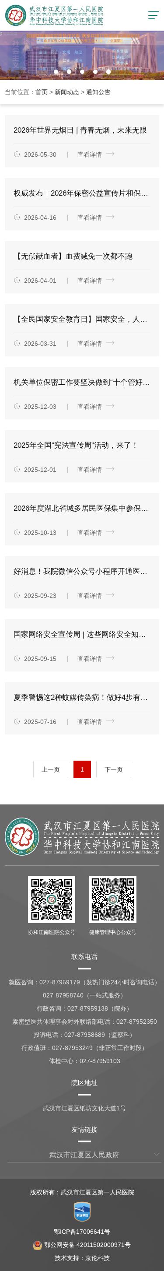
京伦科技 (97, 1257)
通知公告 (98, 91)
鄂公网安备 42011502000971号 (87, 1244)
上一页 (51, 769)
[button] (56, 72)
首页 (41, 91)
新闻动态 (67, 91)
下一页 (114, 769)
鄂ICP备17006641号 (82, 1231)
